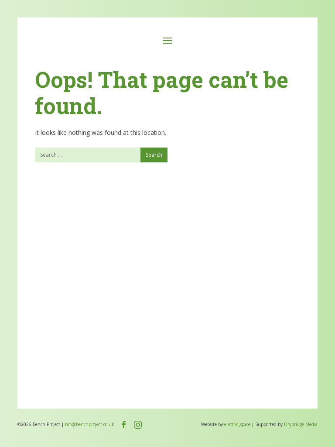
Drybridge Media (301, 424)
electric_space (237, 424)
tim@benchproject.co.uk (89, 424)
